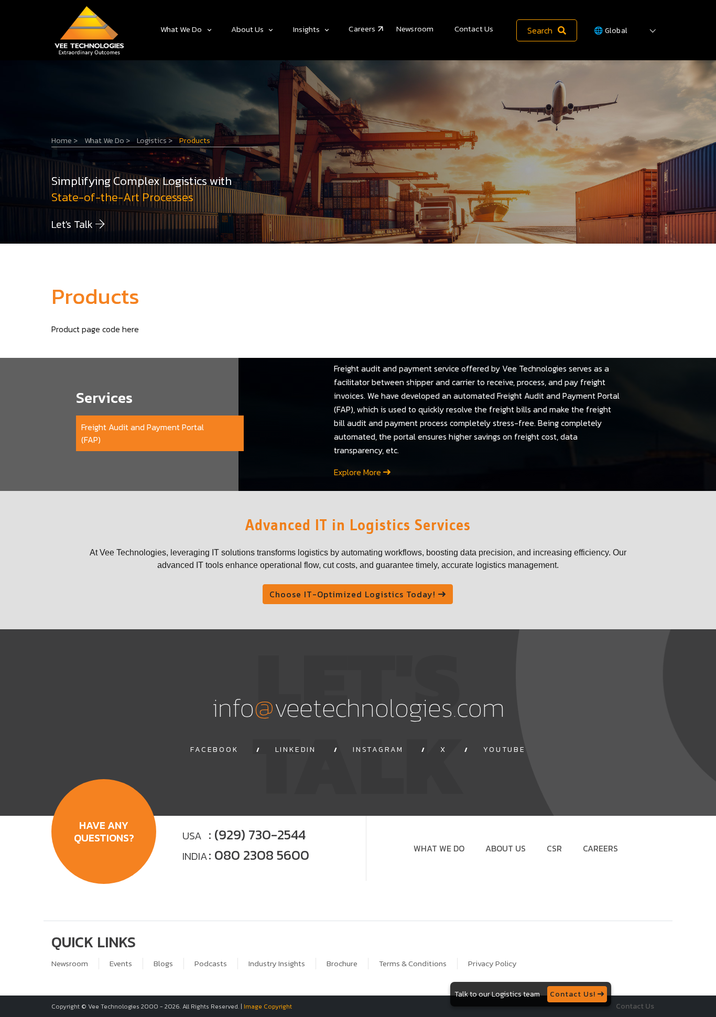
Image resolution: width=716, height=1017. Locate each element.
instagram (378, 749)
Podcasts (210, 963)
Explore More (358, 472)
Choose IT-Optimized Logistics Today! (353, 594)
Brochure (342, 963)
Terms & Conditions (413, 963)
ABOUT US (505, 848)
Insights (306, 29)
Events (121, 963)
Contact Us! (574, 994)
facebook (214, 749)
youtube (504, 749)
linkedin (295, 749)
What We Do (181, 29)
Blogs (163, 963)
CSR (554, 848)
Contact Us (473, 29)
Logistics (154, 140)
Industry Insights (276, 963)
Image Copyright (268, 1006)
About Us (247, 29)
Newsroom (414, 29)
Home (64, 140)
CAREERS (600, 848)
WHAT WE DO (439, 848)
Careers (362, 29)
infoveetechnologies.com (358, 706)
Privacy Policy (492, 963)
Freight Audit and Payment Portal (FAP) (142, 433)
